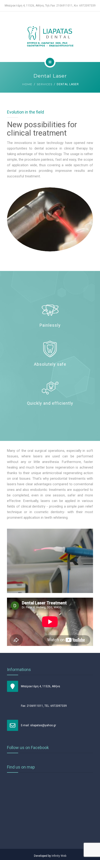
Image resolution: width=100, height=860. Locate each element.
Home (27, 84)
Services (44, 84)
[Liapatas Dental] (50, 36)
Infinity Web (59, 855)
